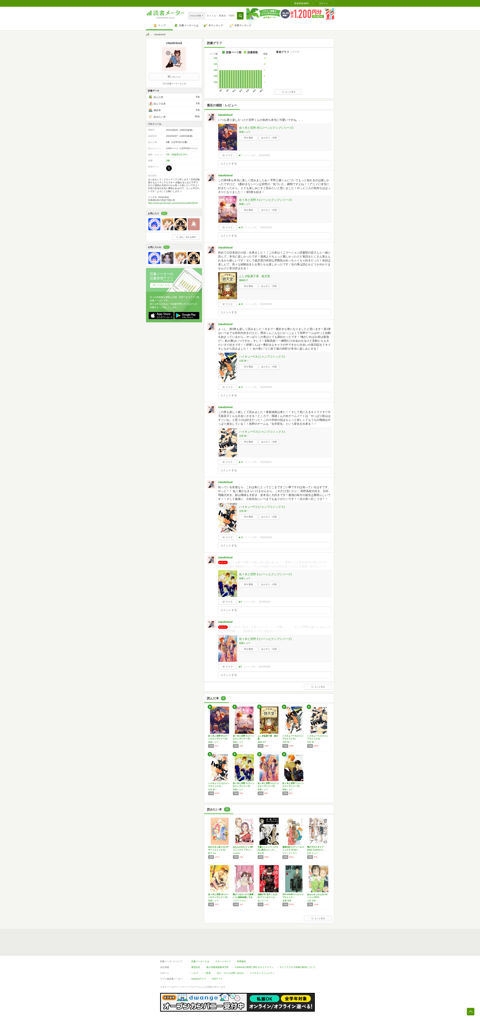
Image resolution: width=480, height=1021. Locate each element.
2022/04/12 (266, 227)
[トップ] (147, 35)
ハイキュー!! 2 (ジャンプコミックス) (262, 431)
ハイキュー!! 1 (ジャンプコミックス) (262, 506)
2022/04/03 (266, 387)
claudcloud (225, 114)
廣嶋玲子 (243, 280)
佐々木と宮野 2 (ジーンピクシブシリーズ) (265, 638)
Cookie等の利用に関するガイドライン (254, 967)
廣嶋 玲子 (262, 742)
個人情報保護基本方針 (217, 967)
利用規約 (241, 961)
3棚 (168, 160)
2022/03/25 (266, 537)
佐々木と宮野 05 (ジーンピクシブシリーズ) (266, 127)
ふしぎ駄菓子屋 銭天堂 (254, 276)
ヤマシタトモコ (289, 853)
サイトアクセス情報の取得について (298, 967)
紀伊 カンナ (312, 853)
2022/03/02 (265, 667)
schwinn (236, 853)
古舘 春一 (244, 360)
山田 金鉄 (311, 900)
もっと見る (290, 92)
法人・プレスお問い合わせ (230, 973)
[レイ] (167, 263)
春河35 (261, 853)
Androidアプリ (198, 979)
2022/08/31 (265, 155)
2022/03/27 (266, 462)
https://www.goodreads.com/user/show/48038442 (173, 203)
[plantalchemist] (194, 229)
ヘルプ (194, 973)
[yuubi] (181, 229)
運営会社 (195, 967)
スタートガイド (223, 961)
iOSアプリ (217, 979)
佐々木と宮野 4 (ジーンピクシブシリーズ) (265, 199)
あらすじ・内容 (269, 137)
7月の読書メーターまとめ (174, 83)
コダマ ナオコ (239, 900)
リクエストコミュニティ (262, 973)
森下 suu (212, 853)
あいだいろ (263, 900)
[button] (240, 15)
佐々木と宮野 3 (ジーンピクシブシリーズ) (265, 574)
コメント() (249, 155)
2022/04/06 (266, 304)
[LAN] (154, 229)
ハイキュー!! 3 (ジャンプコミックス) (262, 356)
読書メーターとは (200, 961)
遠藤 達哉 (286, 900)
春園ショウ (244, 132)
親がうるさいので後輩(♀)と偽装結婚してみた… (243, 897)
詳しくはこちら (161, 285)
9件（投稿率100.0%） (177, 154)
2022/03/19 (265, 602)
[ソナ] (167, 229)
